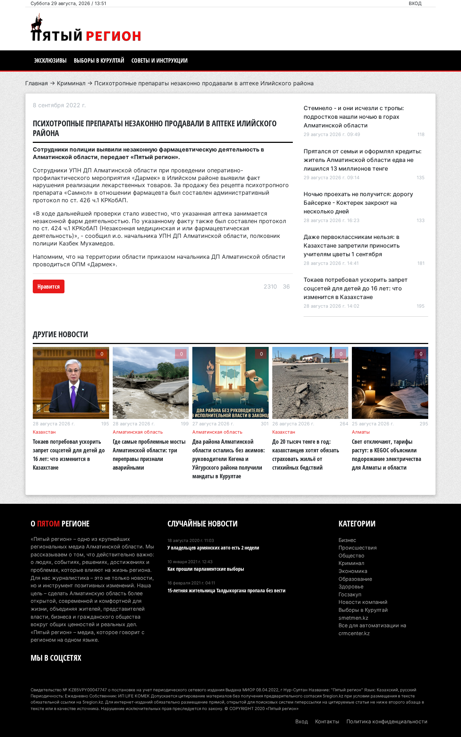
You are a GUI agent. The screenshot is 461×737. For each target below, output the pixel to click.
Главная (36, 83)
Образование (355, 579)
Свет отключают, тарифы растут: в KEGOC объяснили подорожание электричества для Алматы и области (386, 454)
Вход (415, 3)
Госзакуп (350, 594)
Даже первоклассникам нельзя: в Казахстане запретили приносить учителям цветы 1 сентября (352, 245)
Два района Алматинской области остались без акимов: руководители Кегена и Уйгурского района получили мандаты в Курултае (228, 459)
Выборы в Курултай (99, 60)
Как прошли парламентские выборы (205, 568)
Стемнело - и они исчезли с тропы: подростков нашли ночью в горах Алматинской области (354, 116)
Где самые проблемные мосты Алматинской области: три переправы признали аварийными (149, 454)
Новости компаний (363, 602)
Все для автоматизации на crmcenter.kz (372, 629)
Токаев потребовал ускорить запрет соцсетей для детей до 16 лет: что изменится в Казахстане (356, 288)
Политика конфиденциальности (387, 721)
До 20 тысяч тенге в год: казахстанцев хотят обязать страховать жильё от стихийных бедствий (305, 454)
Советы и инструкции (159, 60)
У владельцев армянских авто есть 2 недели (213, 547)
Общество (351, 555)
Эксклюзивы (50, 60)
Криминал (71, 83)
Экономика (353, 571)
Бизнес (347, 540)
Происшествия (358, 547)
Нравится (48, 286)
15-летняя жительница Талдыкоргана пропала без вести (226, 590)
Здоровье (351, 586)
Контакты (327, 721)
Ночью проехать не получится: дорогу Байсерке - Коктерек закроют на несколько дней (358, 202)
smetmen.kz (353, 618)
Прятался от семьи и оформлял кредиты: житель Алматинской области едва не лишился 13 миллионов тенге (363, 160)
